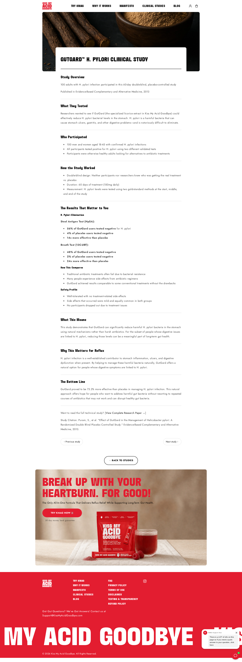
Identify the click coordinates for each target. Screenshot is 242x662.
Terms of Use (116, 590)
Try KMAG (78, 580)
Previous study (72, 441)
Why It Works (81, 585)
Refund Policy (117, 603)
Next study (171, 441)
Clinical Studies (83, 594)
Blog (76, 599)
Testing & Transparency (123, 599)
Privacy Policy (117, 585)
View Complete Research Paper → (125, 413)
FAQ (110, 580)
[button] (196, 6)
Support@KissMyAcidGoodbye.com (62, 615)
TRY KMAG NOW (60, 512)
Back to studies (122, 460)
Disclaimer (115, 594)
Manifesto (79, 590)
